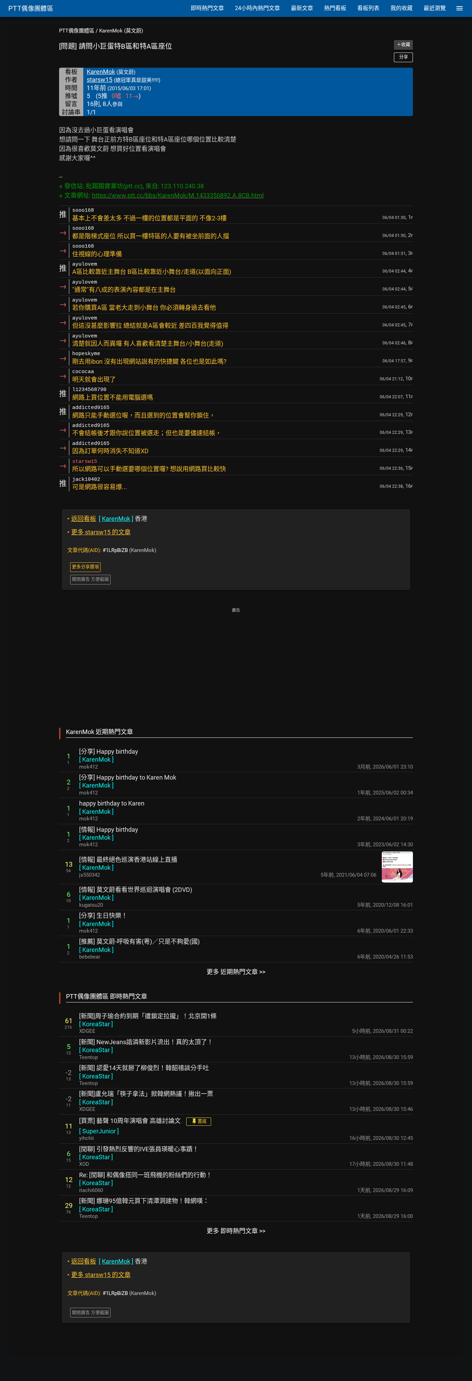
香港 (107, 518)
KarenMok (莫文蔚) (121, 31)
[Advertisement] (236, 663)
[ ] (96, 759)
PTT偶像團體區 (76, 31)
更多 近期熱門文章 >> (236, 971)
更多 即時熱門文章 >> (236, 1231)
